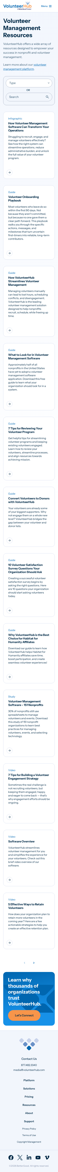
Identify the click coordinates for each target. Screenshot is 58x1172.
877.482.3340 (29, 1065)
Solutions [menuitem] (29, 1088)
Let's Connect (24, 1015)
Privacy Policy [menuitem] (29, 1128)
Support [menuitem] (29, 1121)
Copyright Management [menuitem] (29, 1141)
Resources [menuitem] (29, 1105)
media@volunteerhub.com (29, 1069)
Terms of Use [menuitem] (29, 1135)
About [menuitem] (29, 1113)
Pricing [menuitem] (29, 1096)
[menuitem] (11, 1157)
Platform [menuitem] (29, 1080)
